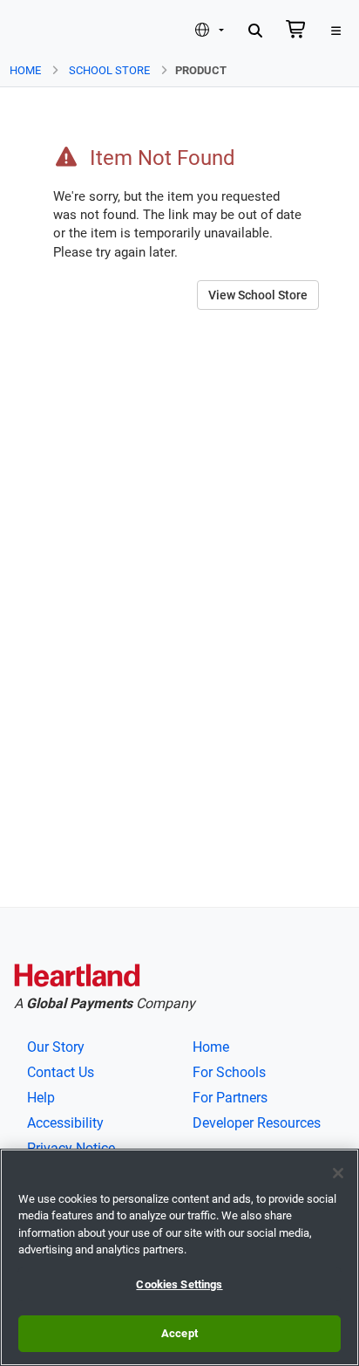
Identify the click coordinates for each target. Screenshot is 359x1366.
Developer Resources (257, 1123)
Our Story (56, 1047)
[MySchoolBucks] (42, 31)
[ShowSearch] (256, 31)
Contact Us (60, 1072)
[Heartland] (77, 978)
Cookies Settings (179, 1284)
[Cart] (296, 31)
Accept (179, 1333)
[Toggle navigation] (336, 31)
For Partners (230, 1097)
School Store (109, 70)
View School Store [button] (258, 295)
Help (41, 1097)
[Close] (338, 1173)
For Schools (229, 1072)
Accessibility (65, 1123)
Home (25, 70)
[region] (179, 1257)
